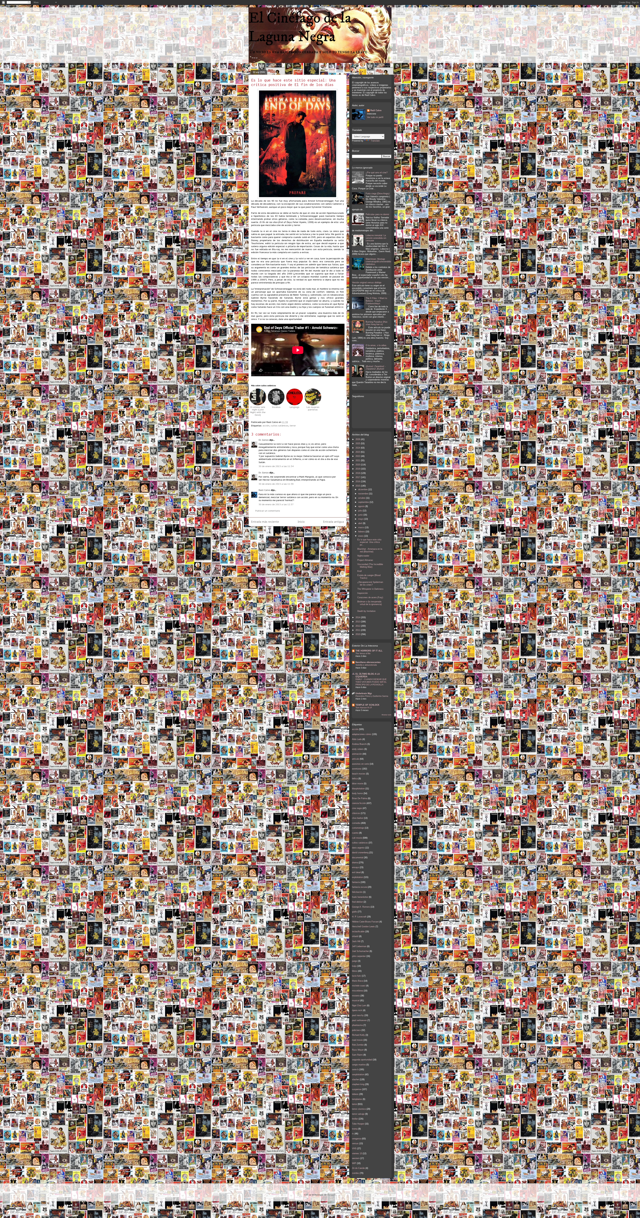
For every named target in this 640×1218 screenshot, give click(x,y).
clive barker (357, 818)
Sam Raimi (357, 1055)
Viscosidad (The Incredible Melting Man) (370, 565)
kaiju (354, 966)
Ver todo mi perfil (375, 117)
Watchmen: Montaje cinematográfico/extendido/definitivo (378, 261)
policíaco (356, 1030)
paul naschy (358, 1015)
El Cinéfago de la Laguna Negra (299, 27)
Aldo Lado (357, 739)
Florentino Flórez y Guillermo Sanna (372, 696)
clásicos (356, 813)
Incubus (276, 407)
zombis (355, 1173)
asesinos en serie (360, 764)
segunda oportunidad (362, 1059)
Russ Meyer (358, 1050)
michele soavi (358, 985)
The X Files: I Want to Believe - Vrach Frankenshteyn (376, 301)
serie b (355, 1069)
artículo (355, 759)
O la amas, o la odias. (376, 345)
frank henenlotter (360, 897)
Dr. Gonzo (264, 440)
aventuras (357, 768)
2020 (358, 464)
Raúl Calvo (264, 490)
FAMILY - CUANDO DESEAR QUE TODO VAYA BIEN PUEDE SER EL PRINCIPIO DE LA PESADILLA (371, 682)
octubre (362, 498)
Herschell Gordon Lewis (363, 926)
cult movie (357, 838)
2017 (358, 477)
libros (354, 971)
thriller (355, 1119)
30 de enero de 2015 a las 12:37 (276, 504)
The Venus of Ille (363, 653)
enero (361, 536)
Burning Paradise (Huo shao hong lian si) (376, 323)
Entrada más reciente (265, 521)
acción (266, 425)
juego (354, 961)
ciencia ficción (359, 803)
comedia (356, 823)
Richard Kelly (358, 1035)
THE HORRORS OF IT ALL (369, 650)
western (356, 1158)
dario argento (358, 847)
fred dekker (357, 902)
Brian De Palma (359, 798)
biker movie (357, 783)
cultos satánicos (279, 425)
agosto (361, 506)
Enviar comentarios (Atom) (305, 532)
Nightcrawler (363, 556)
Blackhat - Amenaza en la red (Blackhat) (369, 550)
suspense (356, 1089)
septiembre (364, 502)
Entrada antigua (333, 521)
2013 (358, 621)
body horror (357, 793)
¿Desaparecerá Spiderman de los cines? (370, 583)
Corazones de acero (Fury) (370, 597)
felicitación (357, 892)
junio (360, 515)
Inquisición (362, 593)
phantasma (357, 1025)
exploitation (357, 877)
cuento (355, 833)
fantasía (356, 882)
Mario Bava (357, 981)
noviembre (363, 493)
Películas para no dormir (377, 214)
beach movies (359, 773)
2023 (358, 452)
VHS (354, 1148)
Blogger (331, 1194)
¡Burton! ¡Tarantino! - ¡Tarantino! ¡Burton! (376, 367)
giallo (354, 911)
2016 (358, 481)
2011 (358, 630)
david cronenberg (360, 852)
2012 (358, 626)
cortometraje (358, 828)
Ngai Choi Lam (359, 1005)
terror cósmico (359, 1109)
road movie (357, 1040)
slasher (355, 1079)
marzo (361, 527)
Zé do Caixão (358, 1168)
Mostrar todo (386, 715)
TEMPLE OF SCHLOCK (367, 705)
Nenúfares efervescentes (368, 662)
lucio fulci (356, 976)
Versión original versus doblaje (366, 282)
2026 (358, 439)
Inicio (301, 521)
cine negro (357, 808)
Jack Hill (356, 941)
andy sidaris (358, 749)
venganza (356, 1138)
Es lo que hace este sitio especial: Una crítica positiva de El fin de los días (293, 82)
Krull (359, 571)
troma (355, 1129)
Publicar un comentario (267, 510)
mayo (361, 519)
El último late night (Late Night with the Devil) (258, 411)
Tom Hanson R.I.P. (364, 707)
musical (356, 1000)
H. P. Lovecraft (359, 916)
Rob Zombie (358, 1045)
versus (355, 1143)
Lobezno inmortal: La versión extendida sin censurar (376, 238)
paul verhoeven (359, 1020)
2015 (358, 486)
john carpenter (359, 956)
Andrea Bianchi (359, 744)
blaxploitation (358, 788)
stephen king (358, 1084)
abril (360, 523)
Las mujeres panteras (312, 408)
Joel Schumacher (360, 951)
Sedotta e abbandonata (366, 665)
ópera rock (357, 1010)
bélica (355, 778)
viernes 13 (357, 1153)
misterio (356, 995)
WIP (354, 1163)
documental (357, 857)
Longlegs (294, 407)
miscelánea (357, 990)
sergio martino (359, 1064)
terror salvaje (358, 1114)
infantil (355, 936)
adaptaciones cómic (361, 734)
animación (357, 754)
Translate (375, 140)
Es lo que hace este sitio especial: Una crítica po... (369, 542)
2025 (358, 443)
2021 (358, 460)
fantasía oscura (359, 887)
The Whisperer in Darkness (370, 589)
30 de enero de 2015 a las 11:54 (276, 466)
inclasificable (358, 931)
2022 (358, 456)
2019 (358, 469)
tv (353, 1133)
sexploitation (358, 1074)
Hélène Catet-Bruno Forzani (365, 921)
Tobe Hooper (358, 1124)
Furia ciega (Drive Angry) (378, 193)
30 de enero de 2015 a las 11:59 (276, 484)
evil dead (356, 872)
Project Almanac (365, 560)
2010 (358, 634)
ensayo (355, 867)
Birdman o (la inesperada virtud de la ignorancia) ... (369, 604)
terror (293, 425)
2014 (358, 617)
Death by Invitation (366, 611)
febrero (362, 531)
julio (360, 510)
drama (355, 862)
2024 (358, 448)
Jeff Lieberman (359, 946)
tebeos (355, 1094)
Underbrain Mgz (364, 693)
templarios (357, 1099)
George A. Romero (361, 907)
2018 (358, 473)
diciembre (363, 489)
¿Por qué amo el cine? (377, 172)
